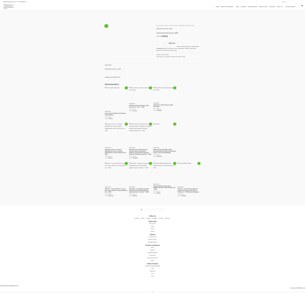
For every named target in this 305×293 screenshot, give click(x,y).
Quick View (108, 111)
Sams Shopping (166, 56)
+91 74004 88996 (21, 1)
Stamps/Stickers (174, 25)
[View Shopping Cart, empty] (301, 6)
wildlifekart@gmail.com (9, 1)
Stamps (161, 56)
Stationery (166, 25)
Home (157, 25)
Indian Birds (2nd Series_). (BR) (178, 56)
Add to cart (172, 43)
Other (161, 25)
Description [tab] (108, 65)
